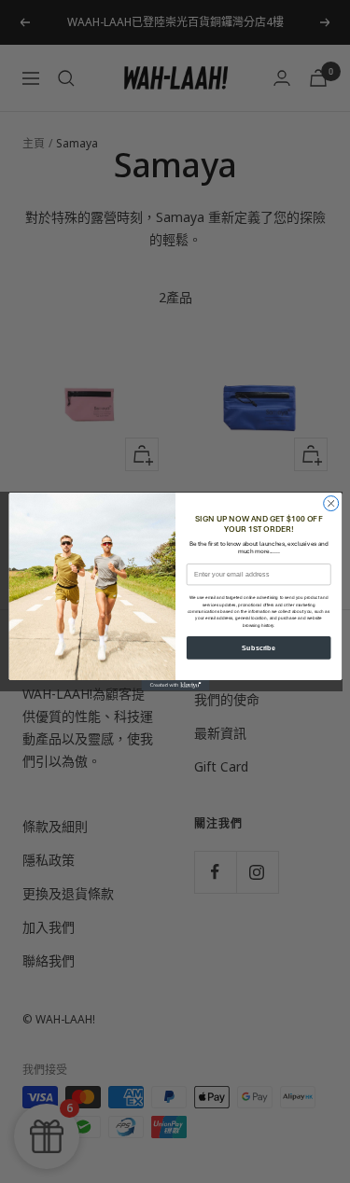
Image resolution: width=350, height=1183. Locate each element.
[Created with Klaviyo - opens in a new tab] (175, 685)
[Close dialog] (330, 503)
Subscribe (258, 647)
